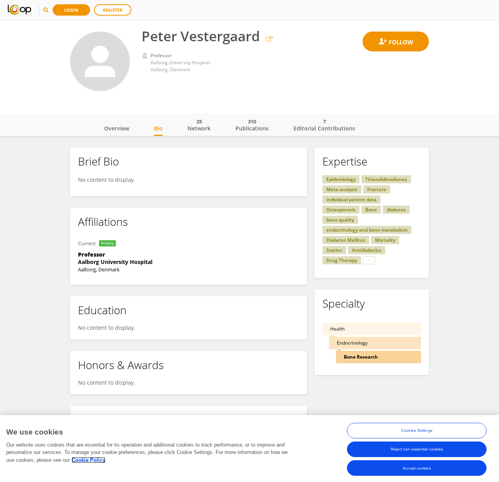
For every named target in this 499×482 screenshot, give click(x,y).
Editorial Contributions (324, 125)
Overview (116, 128)
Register (112, 10)
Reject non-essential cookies (417, 449)
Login (71, 10)
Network (199, 125)
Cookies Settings (416, 430)
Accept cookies (416, 468)
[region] (249, 448)
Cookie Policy (88, 460)
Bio (158, 128)
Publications (252, 125)
